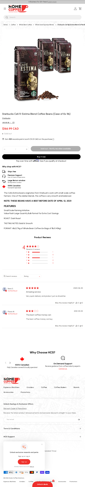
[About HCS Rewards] (53, 139)
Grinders (30, 387)
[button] (81, 8)
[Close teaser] (53, 481)
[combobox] (42, 17)
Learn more (52, 2)
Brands (76, 387)
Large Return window (16, 181)
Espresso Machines (11, 387)
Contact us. (63, 369)
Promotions (25, 392)
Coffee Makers (60, 387)
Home (6, 25)
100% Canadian (14, 187)
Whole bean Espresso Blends (44, 25)
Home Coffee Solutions (16, 478)
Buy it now (41, 157)
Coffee (13, 25)
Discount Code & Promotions (15, 408)
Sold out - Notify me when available (56, 149)
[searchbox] (11, 276)
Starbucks (6, 118)
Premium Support (16, 176)
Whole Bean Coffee (25, 25)
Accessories (9, 392)
